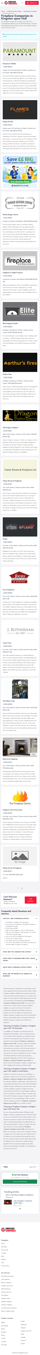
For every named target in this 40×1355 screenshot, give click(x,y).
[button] (36, 1167)
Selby (4, 434)
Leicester (23, 1337)
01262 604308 (7, 377)
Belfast (3, 1322)
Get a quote (4, 1250)
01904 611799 (7, 762)
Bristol (3, 1335)
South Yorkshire (13, 545)
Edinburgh (23, 1325)
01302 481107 (7, 871)
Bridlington (6, 330)
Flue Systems (4, 1295)
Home (3, 1244)
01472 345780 (7, 218)
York (4, 487)
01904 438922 (7, 704)
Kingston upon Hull (8, 70)
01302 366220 (7, 542)
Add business (30, 900)
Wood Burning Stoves (7, 1276)
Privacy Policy (5, 1266)
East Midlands (19, 221)
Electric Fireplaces (6, 1283)
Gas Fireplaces (5, 1279)
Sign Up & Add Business (20, 1182)
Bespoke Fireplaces (6, 1302)
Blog (2, 1256)
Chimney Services (6, 1292)
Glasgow (23, 1328)
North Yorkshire (10, 434)
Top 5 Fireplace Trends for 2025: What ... (23, 1202)
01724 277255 (7, 276)
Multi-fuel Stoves (5, 1289)
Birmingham (4, 1326)
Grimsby (5, 221)
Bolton (3, 1329)
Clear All (32, 1167)
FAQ (2, 1263)
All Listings (4, 1247)
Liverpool (23, 1340)
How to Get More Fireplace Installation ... (20, 1195)
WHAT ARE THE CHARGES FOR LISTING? (17, 952)
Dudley (23, 1321)
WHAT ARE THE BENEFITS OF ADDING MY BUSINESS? (17, 975)
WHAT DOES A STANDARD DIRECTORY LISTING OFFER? (19, 959)
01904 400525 (7, 593)
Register (3, 1259)
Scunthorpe (6, 279)
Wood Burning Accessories (9, 1308)
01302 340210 (7, 813)
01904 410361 (7, 484)
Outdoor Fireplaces (6, 1305)
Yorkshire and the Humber (23, 434)
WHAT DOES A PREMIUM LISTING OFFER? (17, 967)
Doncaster (5, 545)
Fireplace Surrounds (7, 1286)
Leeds (22, 1334)
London (23, 1344)
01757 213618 (7, 431)
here (10, 922)
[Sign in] (22, 3)
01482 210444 (7, 125)
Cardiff (3, 1338)
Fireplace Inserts (5, 1298)
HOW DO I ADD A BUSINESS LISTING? (16, 918)
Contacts (3, 1253)
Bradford (3, 1332)
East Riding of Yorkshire (20, 70)
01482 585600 (7, 67)
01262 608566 (7, 327)
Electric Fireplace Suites (7, 1311)
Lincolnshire (11, 221)
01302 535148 (7, 646)
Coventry (3, 1342)
